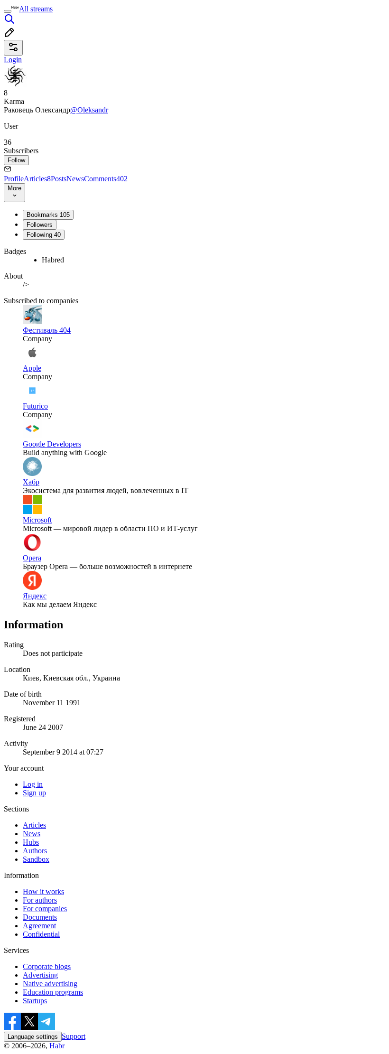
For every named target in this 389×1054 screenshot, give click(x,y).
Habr (56, 1046)
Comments (106, 179)
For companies (45, 909)
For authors (40, 900)
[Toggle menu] (7, 11)
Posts (58, 179)
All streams (36, 9)
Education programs (53, 992)
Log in (33, 784)
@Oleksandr (89, 110)
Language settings (33, 1036)
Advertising (40, 975)
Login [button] (13, 60)
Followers (40, 224)
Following (44, 234)
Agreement (39, 926)
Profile (14, 179)
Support (73, 1036)
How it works (43, 891)
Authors (35, 851)
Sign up (34, 793)
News (75, 179)
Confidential (41, 934)
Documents (40, 917)
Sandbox (36, 859)
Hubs (31, 842)
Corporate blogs (47, 966)
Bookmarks (48, 214)
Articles (37, 179)
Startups (35, 1001)
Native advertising (50, 983)
